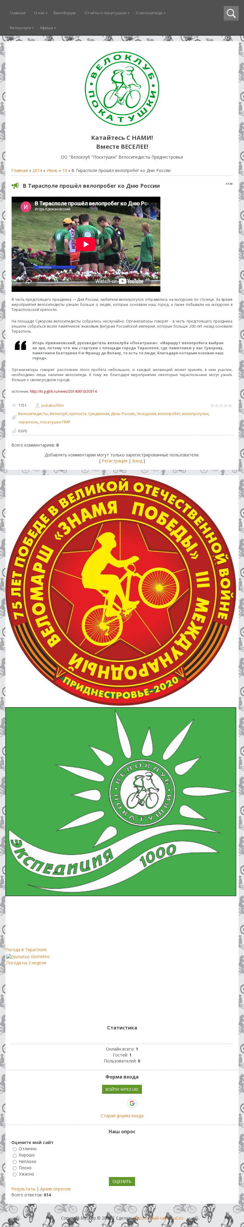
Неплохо (27, 1161)
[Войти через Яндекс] (121, 1103)
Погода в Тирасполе (26, 949)
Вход (137, 461)
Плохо (25, 1167)
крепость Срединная (89, 413)
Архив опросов (55, 1189)
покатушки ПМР (55, 422)
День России (123, 413)
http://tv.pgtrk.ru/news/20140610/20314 (63, 391)
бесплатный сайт (151, 1218)
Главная (19, 170)
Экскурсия (146, 413)
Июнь (52, 170)
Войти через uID (122, 1089)
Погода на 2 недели (26, 962)
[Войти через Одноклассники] (142, 1103)
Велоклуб (59, 413)
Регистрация (114, 461)
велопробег (169, 413)
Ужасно (26, 1174)
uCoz (178, 1218)
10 (64, 170)
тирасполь (28, 422)
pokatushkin (52, 405)
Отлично (28, 1148)
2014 (37, 170)
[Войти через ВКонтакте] (101, 1103)
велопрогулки (195, 413)
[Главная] (122, 124)
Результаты (23, 1189)
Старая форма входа (122, 1115)
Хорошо (27, 1155)
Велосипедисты (33, 413)
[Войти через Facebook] (111, 1103)
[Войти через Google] (132, 1103)
